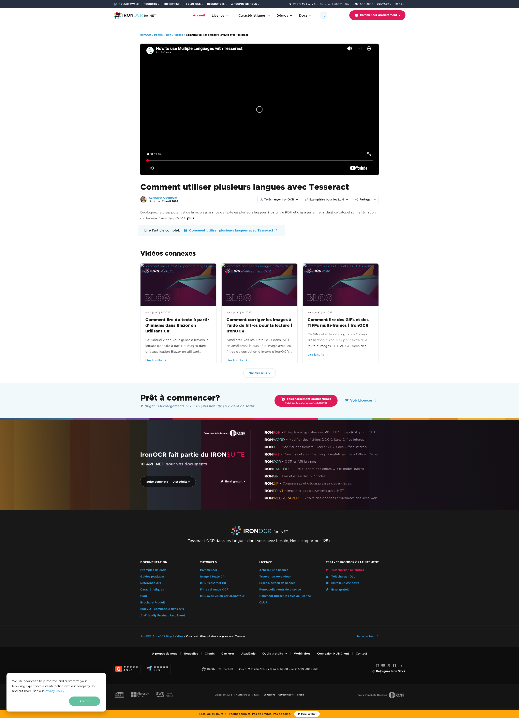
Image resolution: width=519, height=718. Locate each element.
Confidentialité (286, 695)
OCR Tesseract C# (213, 583)
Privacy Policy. (55, 691)
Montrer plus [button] (258, 373)
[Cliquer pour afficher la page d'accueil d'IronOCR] (135, 15)
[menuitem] (152, 4)
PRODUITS (150, 4)
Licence (218, 15)
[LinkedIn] (400, 665)
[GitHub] (377, 665)
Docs (303, 15)
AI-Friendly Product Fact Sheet (162, 615)
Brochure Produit (152, 602)
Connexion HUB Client (333, 653)
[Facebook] (394, 665)
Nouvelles (191, 653)
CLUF (263, 602)
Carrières (228, 653)
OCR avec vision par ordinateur (222, 596)
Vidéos (178, 34)
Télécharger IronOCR (279, 199)
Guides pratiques (152, 576)
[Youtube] (383, 665)
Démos (282, 15)
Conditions (269, 695)
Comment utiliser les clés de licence (285, 596)
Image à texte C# (212, 576)
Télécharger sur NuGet (347, 570)
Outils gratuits (272, 653)
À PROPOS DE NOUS (244, 4)
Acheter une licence (273, 570)
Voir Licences (361, 400)
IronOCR (145, 34)
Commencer (208, 570)
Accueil (199, 15)
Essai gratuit (233, 481)
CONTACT (382, 4)
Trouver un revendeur (275, 576)
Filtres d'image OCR (214, 589)
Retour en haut (365, 636)
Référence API (150, 583)
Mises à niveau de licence (277, 583)
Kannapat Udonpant (163, 197)
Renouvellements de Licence (280, 589)
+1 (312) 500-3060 (361, 3)
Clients (210, 653)
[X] (388, 665)
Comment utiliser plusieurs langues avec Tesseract (230, 230)
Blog (143, 596)
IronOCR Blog (162, 34)
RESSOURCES (216, 4)
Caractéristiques (252, 15)
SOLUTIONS (193, 4)
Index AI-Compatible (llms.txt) (162, 609)
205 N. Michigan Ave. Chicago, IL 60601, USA (321, 4)
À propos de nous (164, 653)
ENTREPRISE (171, 4)
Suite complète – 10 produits (167, 481)
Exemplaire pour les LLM (326, 199)
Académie (248, 653)
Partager (365, 199)
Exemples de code (153, 570)
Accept (84, 701)
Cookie (300, 695)
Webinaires (302, 653)
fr (400, 4)
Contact (361, 653)
